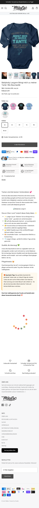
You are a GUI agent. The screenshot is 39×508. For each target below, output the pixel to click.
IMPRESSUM (5, 425)
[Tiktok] (10, 405)
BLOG (3, 443)
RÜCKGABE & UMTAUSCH (9, 419)
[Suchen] (6, 8)
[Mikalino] (19, 8)
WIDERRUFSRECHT (7, 431)
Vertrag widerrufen (10, 450)
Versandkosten (14, 94)
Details (4, 180)
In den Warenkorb (19, 145)
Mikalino (7, 501)
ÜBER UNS (5, 416)
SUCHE (4, 422)
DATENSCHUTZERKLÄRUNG (10, 428)
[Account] (32, 8)
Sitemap (4, 446)
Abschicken (7, 476)
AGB (3, 437)
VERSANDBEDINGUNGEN (9, 434)
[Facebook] (3, 405)
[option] (19, 46)
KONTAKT (5, 440)
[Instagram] (6, 405)
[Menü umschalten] (2, 8)
